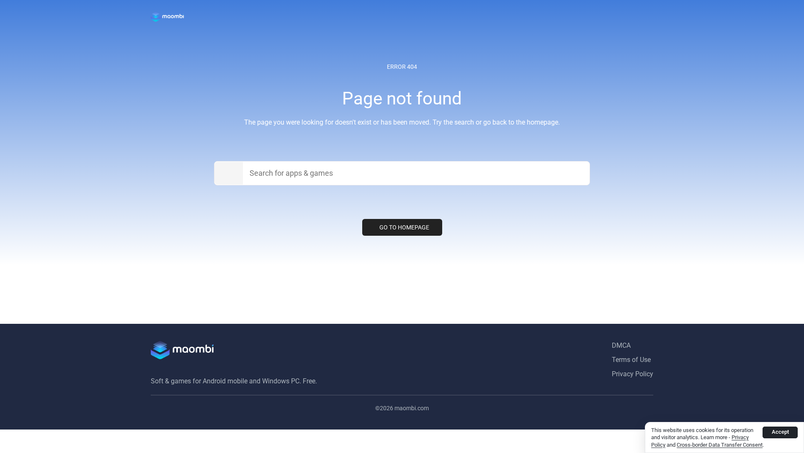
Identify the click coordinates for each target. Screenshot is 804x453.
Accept (780, 432)
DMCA (621, 345)
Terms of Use (631, 360)
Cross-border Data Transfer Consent (720, 445)
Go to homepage (404, 227)
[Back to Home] (167, 17)
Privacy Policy (632, 374)
